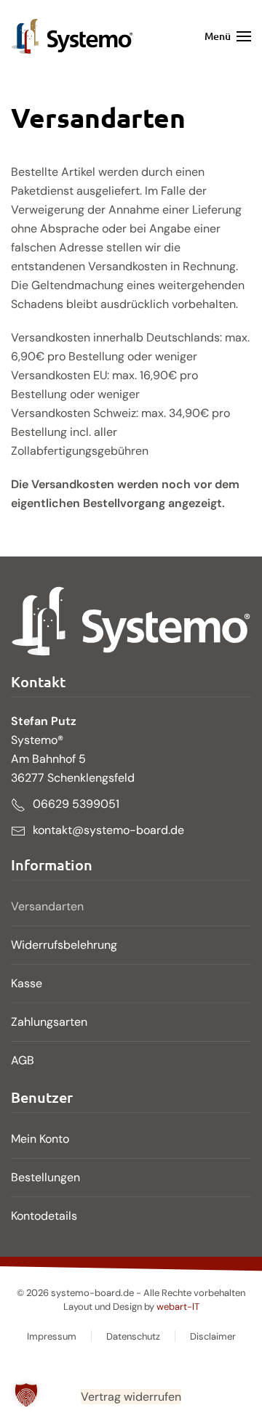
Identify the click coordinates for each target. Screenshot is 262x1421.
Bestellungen (45, 1177)
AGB (22, 1060)
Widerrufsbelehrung (64, 944)
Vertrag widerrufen (131, 1396)
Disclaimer (213, 1336)
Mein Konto (40, 1138)
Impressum (51, 1336)
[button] (228, 36)
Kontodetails (44, 1215)
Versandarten (47, 906)
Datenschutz (133, 1336)
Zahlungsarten (49, 1021)
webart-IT (177, 1306)
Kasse (26, 983)
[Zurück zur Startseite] (72, 36)
